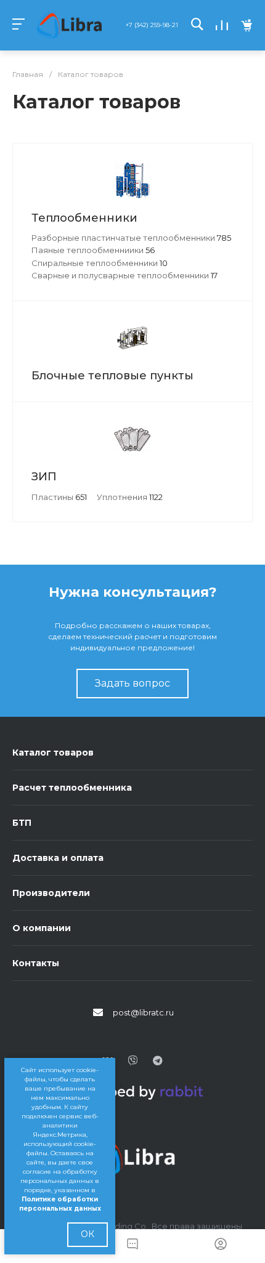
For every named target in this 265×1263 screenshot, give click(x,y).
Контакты (35, 963)
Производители (51, 892)
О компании (41, 928)
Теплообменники (84, 218)
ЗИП (44, 476)
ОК (87, 1234)
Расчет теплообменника (72, 787)
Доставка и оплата (58, 857)
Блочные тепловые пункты (112, 375)
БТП (21, 822)
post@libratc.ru (143, 1012)
